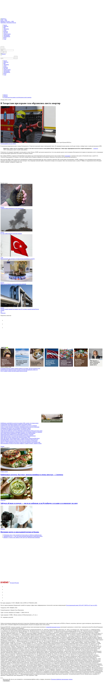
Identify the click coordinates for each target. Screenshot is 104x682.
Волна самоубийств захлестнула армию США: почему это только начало (19, 423)
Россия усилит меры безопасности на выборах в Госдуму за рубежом (19, 425)
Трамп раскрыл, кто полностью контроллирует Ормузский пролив (18, 435)
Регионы (3, 529)
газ (1, 311)
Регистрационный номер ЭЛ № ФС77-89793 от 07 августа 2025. (81, 605)
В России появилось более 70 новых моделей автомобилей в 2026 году (19, 369)
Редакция (12, 582)
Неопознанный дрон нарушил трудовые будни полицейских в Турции (18, 258)
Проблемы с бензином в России (8, 22)
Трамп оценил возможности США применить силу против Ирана (18, 433)
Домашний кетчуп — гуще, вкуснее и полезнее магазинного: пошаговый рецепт (23, 536)
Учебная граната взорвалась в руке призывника (12, 208)
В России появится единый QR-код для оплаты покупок (16, 429)
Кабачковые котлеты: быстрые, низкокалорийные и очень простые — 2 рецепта (32, 475)
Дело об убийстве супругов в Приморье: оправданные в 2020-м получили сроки (21, 430)
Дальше (3, 446)
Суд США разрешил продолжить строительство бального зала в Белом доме (20, 442)
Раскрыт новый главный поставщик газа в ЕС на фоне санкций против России (20, 309)
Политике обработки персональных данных (61, 679)
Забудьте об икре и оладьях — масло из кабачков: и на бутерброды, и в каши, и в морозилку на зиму (39, 503)
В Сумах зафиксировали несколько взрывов (11, 233)
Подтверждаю (6, 680)
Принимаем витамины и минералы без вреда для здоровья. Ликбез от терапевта (21, 432)
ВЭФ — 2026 (4, 20)
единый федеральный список (53, 627)
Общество (3, 500)
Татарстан (3, 313)
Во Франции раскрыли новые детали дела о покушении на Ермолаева (19, 440)
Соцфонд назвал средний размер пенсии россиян (14, 371)
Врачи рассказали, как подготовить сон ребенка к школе (16, 428)
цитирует (95, 148)
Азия (2, 257)
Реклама (17, 582)
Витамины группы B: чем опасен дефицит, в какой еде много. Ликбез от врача (21, 443)
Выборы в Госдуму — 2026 (7, 21)
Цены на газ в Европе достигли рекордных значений (13, 284)
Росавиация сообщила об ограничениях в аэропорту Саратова (17, 434)
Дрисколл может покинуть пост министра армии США (15, 437)
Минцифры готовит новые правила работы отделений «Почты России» (19, 439)
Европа (2, 207)
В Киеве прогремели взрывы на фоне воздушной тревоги (16, 424)
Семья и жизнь (4, 471)
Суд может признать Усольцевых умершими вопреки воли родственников (20, 427)
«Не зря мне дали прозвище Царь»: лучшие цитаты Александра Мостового (20, 438)
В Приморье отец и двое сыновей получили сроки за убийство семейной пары (22, 535)
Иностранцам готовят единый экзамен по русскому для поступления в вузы (20, 368)
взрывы (2, 310)
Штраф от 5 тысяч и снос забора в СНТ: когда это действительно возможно (21, 537)
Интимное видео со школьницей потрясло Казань (20, 532)
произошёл (67, 155)
